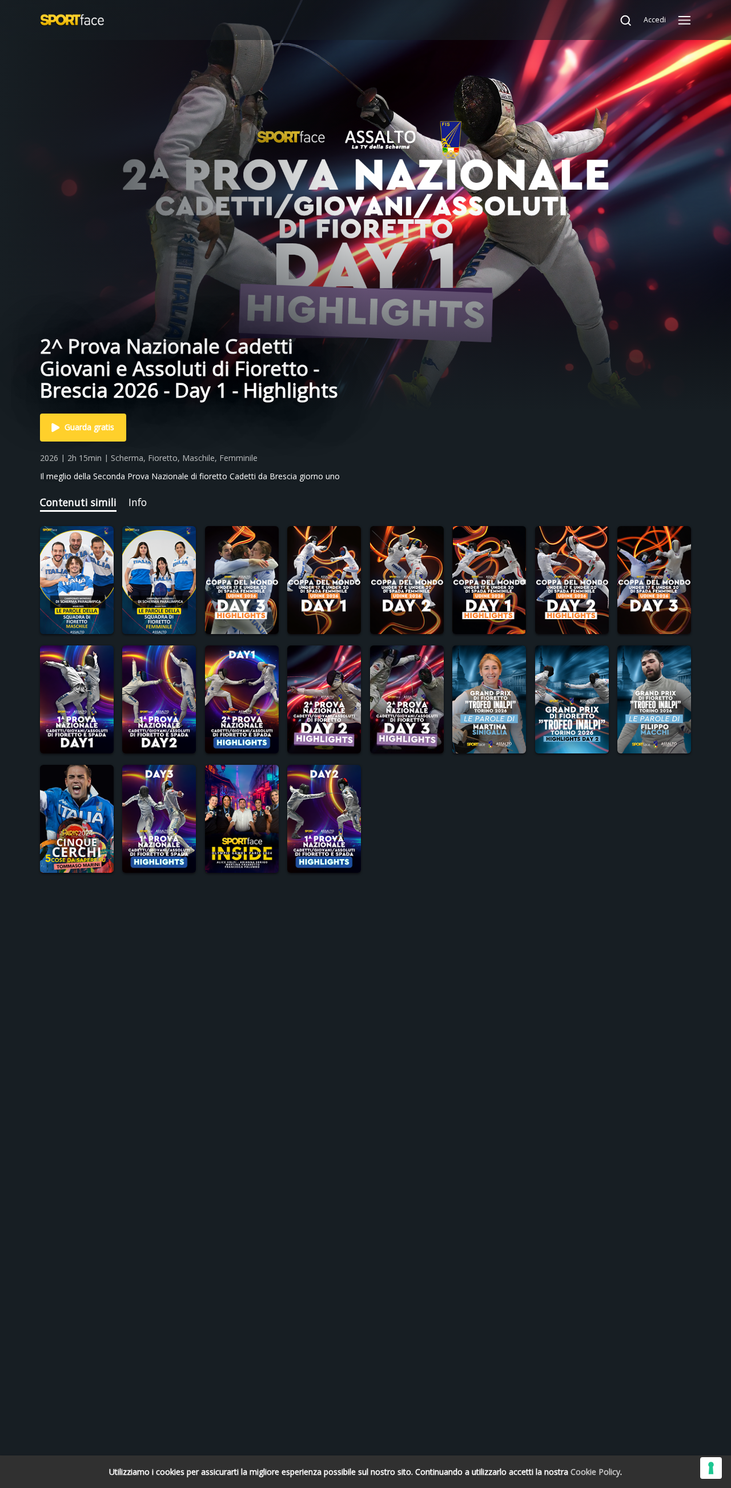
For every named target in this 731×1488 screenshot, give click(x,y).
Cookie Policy (595, 1471)
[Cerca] (620, 20)
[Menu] (684, 20)
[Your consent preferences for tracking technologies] (711, 1468)
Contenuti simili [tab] (78, 502)
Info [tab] (137, 502)
